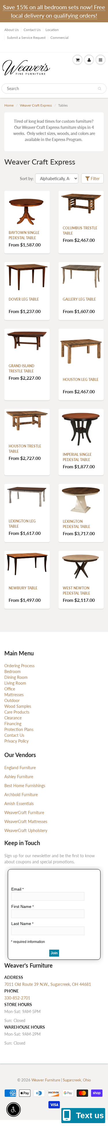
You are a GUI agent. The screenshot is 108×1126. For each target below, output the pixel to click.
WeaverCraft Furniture (24, 812)
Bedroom (12, 671)
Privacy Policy (16, 741)
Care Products (16, 712)
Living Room (15, 683)
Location (52, 30)
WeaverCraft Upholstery (25, 830)
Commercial (59, 37)
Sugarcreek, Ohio (77, 1080)
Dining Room (16, 677)
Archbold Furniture (21, 794)
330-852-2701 (17, 997)
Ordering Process (19, 665)
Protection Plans (18, 729)
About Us (11, 30)
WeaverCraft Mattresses (25, 821)
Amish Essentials (19, 803)
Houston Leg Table (80, 379)
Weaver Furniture (46, 1080)
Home (9, 105)
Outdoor (12, 700)
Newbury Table (23, 588)
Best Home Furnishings (24, 785)
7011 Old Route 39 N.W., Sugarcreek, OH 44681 (47, 984)
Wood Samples (17, 706)
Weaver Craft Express (36, 105)
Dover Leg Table (24, 299)
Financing (12, 723)
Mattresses (14, 694)
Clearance (13, 717)
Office (9, 688)
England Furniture (20, 767)
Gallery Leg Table (79, 299)
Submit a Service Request (26, 37)
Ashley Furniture (18, 776)
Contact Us (32, 30)
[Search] (99, 88)
